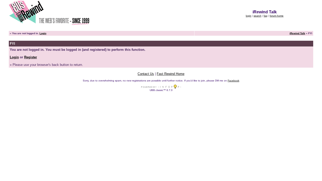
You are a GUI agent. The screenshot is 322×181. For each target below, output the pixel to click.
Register (30, 57)
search (257, 15)
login (248, 15)
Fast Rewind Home (170, 74)
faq (265, 15)
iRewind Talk (297, 33)
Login (42, 33)
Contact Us (146, 74)
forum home (277, 15)
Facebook (233, 80)
